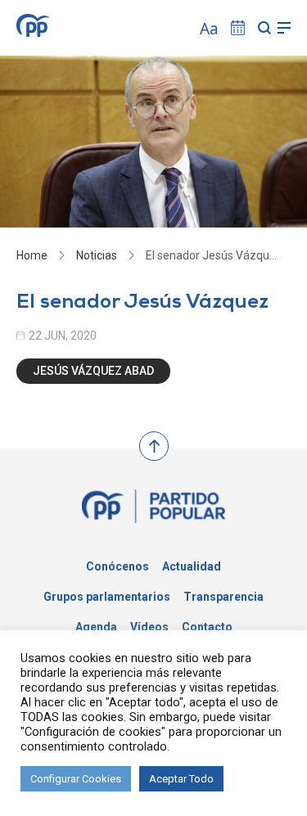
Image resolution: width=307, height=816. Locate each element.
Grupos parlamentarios (106, 596)
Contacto (207, 626)
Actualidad (191, 566)
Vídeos (149, 626)
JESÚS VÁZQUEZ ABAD (93, 370)
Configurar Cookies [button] (75, 779)
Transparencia (223, 596)
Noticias (96, 255)
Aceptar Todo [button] (181, 779)
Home (31, 255)
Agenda (96, 626)
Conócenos (117, 566)
